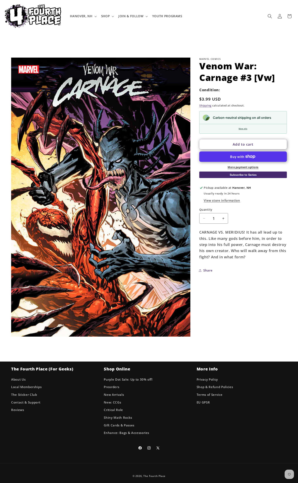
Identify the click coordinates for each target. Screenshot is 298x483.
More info (243, 129)
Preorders (111, 387)
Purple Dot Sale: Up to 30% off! (128, 379)
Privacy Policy (207, 379)
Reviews (17, 410)
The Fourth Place (154, 476)
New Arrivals (114, 395)
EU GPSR (203, 402)
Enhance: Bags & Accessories (126, 433)
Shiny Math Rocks (118, 417)
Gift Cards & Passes (119, 425)
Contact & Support (25, 402)
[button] (82, 16)
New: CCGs (112, 402)
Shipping (205, 105)
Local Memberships (26, 387)
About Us (18, 379)
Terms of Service (210, 395)
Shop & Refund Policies (215, 387)
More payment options (243, 167)
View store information (222, 200)
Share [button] (207, 270)
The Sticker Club (24, 395)
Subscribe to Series (243, 174)
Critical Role (113, 410)
